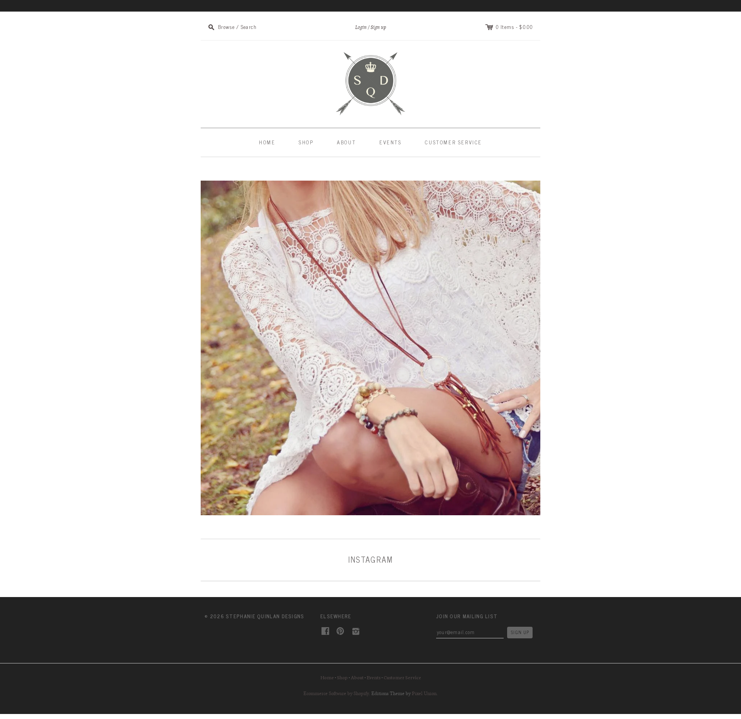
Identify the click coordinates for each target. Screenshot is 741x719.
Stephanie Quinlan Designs (265, 616)
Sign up (378, 27)
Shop (306, 142)
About (346, 142)
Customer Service (453, 142)
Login (361, 27)
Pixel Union (424, 693)
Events (390, 142)
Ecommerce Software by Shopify (336, 693)
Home (267, 142)
